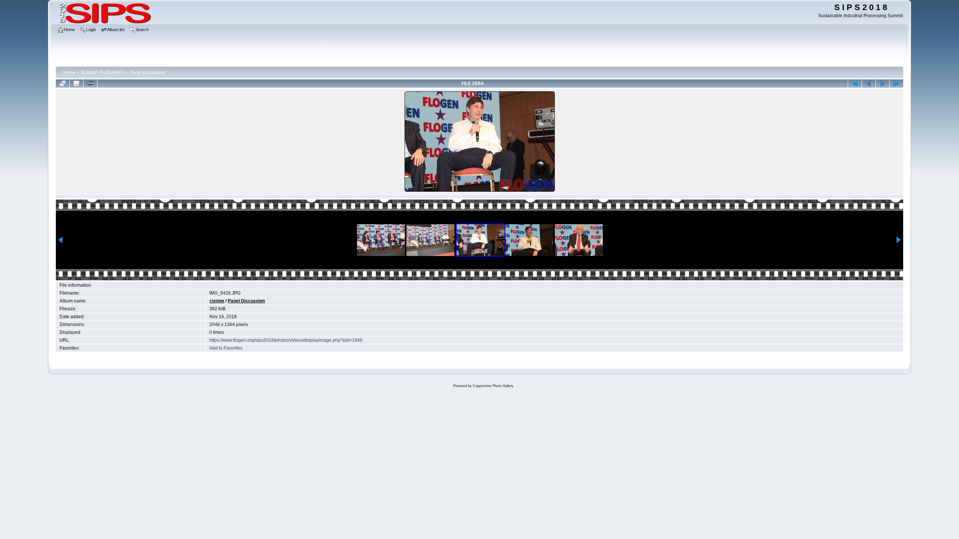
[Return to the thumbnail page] (62, 83)
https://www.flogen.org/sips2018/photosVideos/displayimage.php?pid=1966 (286, 340)
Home (69, 72)
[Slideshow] (90, 83)
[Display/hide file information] (76, 83)
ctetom (216, 301)
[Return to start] (855, 83)
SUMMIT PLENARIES (103, 72)
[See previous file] (868, 83)
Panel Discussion (147, 72)
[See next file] (882, 83)
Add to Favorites (225, 348)
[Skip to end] (896, 83)
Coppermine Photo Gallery (493, 386)
